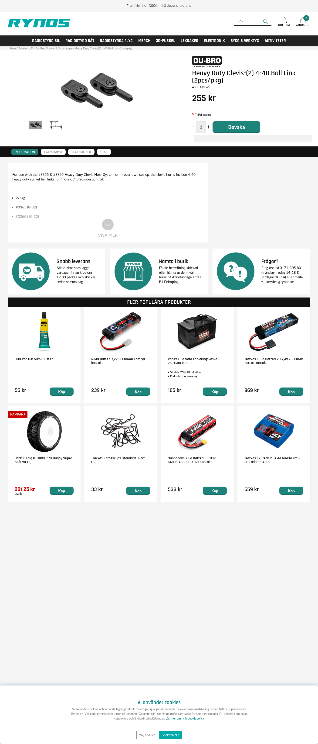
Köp (61, 391)
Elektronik (214, 41)
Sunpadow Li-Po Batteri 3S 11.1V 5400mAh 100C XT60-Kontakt (192, 460)
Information (25, 152)
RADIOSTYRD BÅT (79, 41)
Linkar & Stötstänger (59, 48)
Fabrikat (23, 48)
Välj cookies (147, 735)
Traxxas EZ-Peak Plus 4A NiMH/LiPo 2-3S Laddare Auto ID (272, 460)
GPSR (104, 152)
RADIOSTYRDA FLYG (116, 41)
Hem (13, 48)
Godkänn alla (170, 735)
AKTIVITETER (275, 41)
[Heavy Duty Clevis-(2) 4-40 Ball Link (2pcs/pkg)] (35, 125)
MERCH (144, 41)
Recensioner (81, 152)
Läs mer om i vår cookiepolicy (185, 718)
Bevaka (236, 127)
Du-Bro (40, 48)
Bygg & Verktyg (244, 41)
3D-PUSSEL (165, 41)
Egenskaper (53, 152)
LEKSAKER (189, 41)
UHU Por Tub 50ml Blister (34, 359)
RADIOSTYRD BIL (46, 41)
